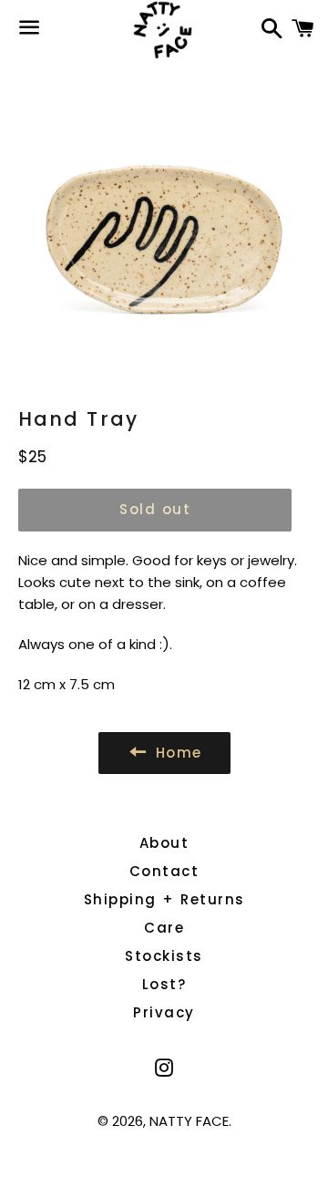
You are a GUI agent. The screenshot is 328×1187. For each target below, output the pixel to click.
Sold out (154, 509)
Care (164, 927)
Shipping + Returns (164, 899)
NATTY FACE (189, 1120)
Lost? (164, 984)
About (164, 842)
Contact (164, 871)
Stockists (164, 955)
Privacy (164, 1012)
